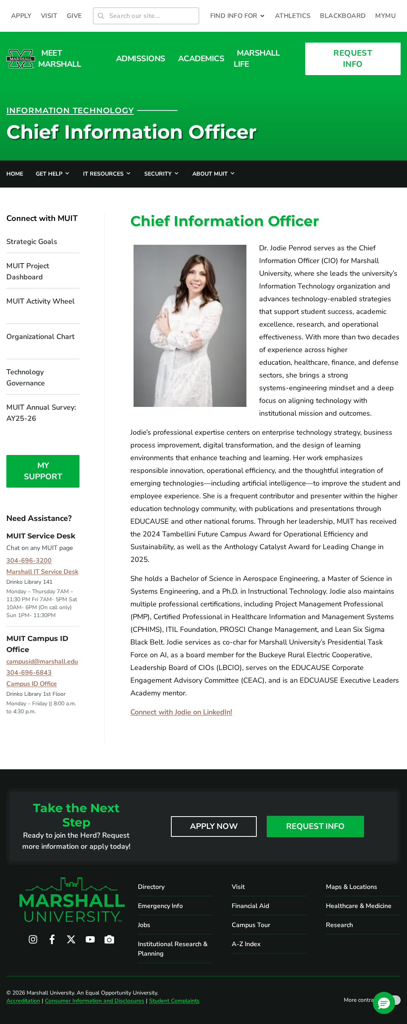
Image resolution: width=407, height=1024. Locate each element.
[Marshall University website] (20, 58)
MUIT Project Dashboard (27, 271)
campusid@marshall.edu (42, 661)
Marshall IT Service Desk (42, 571)
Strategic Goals (31, 241)
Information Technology (70, 110)
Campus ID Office (31, 683)
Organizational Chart (40, 336)
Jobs (144, 925)
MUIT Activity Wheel (40, 301)
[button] (237, 16)
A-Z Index (246, 944)
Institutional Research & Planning (172, 949)
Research (339, 925)
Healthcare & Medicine (358, 906)
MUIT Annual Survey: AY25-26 (41, 413)
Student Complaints (174, 1001)
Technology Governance (26, 377)
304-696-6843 (29, 672)
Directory (151, 887)
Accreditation (23, 1001)
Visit (238, 887)
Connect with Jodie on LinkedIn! (181, 712)
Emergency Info (160, 906)
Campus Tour (251, 925)
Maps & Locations (351, 887)
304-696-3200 (29, 560)
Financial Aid (250, 906)
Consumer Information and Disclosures (94, 1001)
